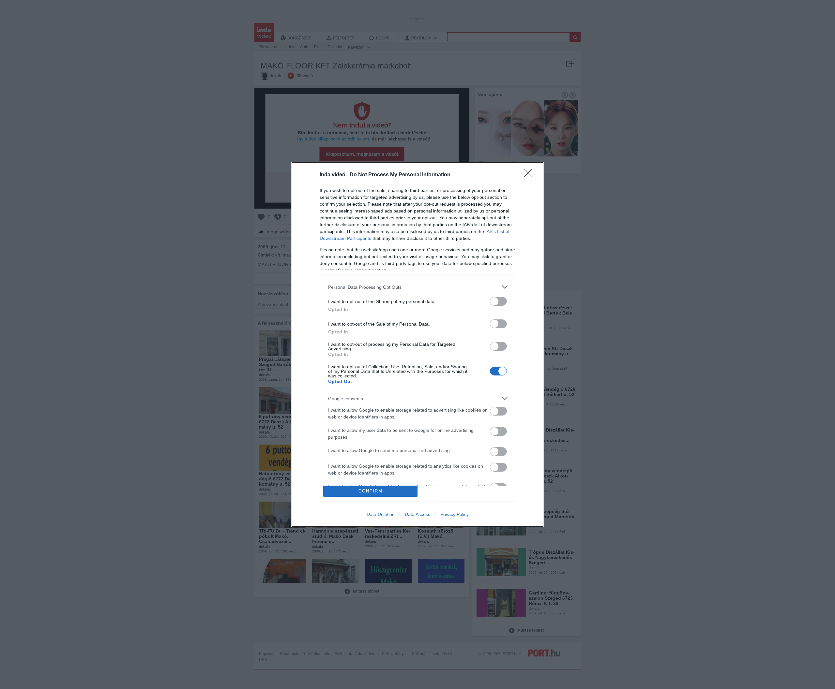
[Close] (530, 175)
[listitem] (417, 287)
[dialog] (417, 344)
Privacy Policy (454, 514)
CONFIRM (370, 491)
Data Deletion (381, 514)
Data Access (417, 514)
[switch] (498, 301)
